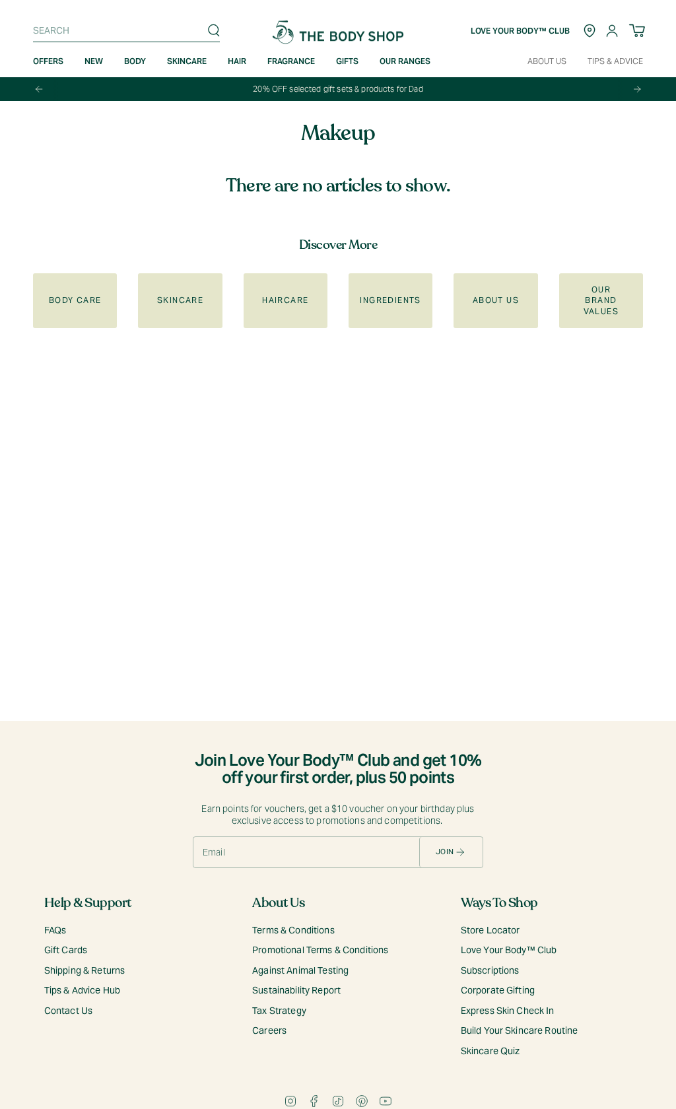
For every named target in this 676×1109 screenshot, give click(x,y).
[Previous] (39, 89)
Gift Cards (65, 950)
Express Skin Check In (508, 1011)
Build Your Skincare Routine (519, 1030)
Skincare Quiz (490, 1051)
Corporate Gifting (498, 990)
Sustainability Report (296, 990)
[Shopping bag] (637, 31)
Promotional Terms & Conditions (320, 950)
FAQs (55, 930)
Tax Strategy (279, 1011)
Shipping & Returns (84, 970)
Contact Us (68, 1011)
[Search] (214, 30)
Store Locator (490, 930)
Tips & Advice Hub (82, 990)
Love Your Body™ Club (509, 950)
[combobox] (123, 30)
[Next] (637, 89)
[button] (94, 61)
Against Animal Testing (300, 970)
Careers (269, 1030)
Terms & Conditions (293, 930)
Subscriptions (490, 970)
